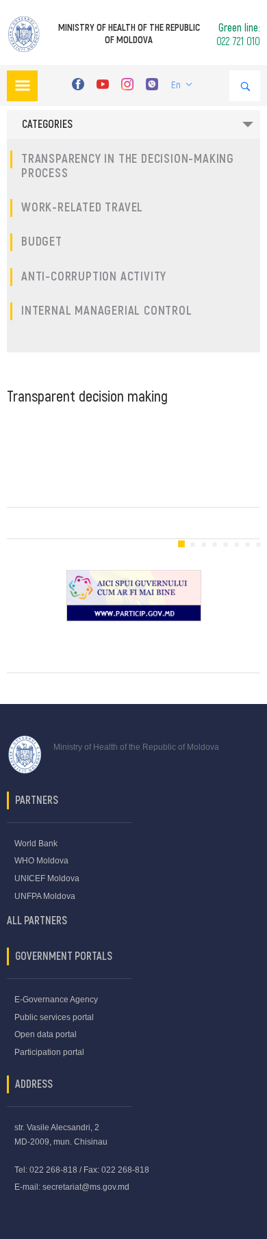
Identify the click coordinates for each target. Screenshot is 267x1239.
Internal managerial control (106, 311)
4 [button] (214, 544)
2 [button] (192, 544)
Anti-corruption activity (93, 277)
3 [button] (203, 544)
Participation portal (49, 1052)
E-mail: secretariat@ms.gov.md (71, 1187)
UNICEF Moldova (46, 878)
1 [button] (181, 544)
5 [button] (225, 544)
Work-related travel (82, 208)
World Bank (36, 843)
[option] (133, 595)
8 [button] (258, 544)
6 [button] (236, 544)
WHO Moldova (41, 860)
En (176, 85)
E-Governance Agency (56, 999)
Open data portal (45, 1034)
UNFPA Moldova (44, 896)
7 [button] (247, 544)
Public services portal (54, 1017)
